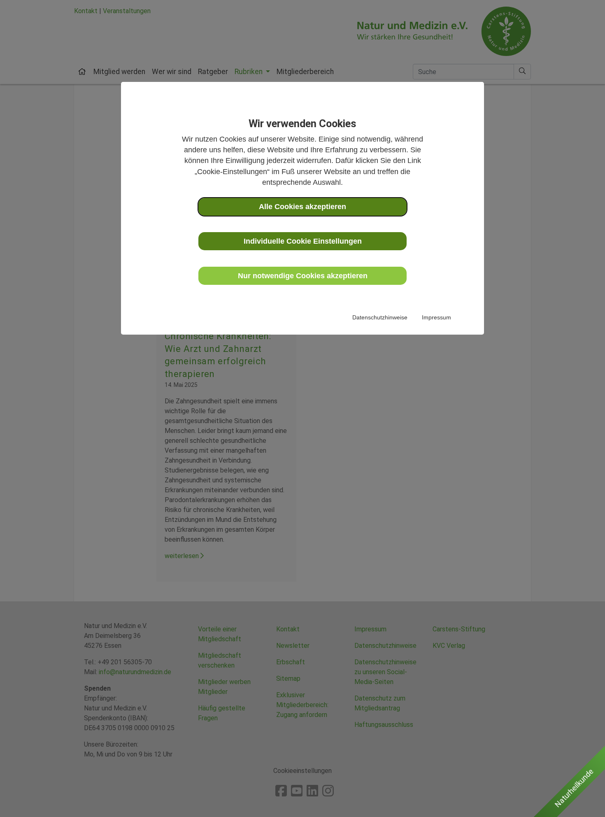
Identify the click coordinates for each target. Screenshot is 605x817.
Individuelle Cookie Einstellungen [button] (303, 241)
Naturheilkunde (574, 788)
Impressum (436, 317)
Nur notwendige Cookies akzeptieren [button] (303, 276)
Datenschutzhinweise (379, 317)
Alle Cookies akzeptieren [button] (302, 207)
